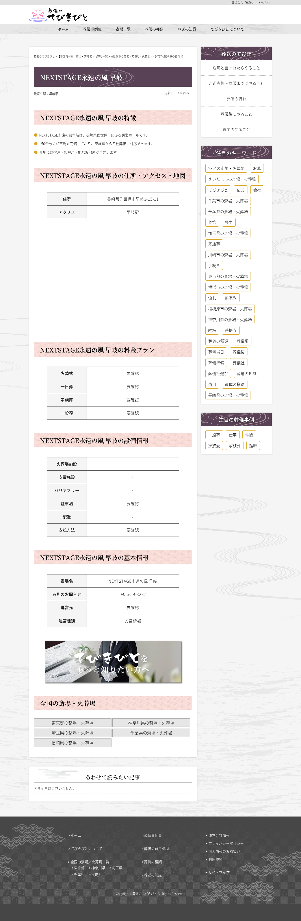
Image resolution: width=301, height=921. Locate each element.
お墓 (257, 168)
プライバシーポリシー (226, 843)
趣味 (253, 445)
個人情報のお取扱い (224, 851)
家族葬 (214, 244)
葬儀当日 (216, 352)
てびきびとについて (227, 29)
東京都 (79, 867)
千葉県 (79, 874)
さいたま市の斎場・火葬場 (232, 179)
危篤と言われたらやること (236, 68)
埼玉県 (117, 867)
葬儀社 (239, 362)
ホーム (63, 29)
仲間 (249, 435)
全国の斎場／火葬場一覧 (90, 861)
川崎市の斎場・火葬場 (228, 254)
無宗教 (231, 298)
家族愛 (214, 445)
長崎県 (96, 874)
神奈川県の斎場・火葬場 (151, 723)
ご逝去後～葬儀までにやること (236, 83)
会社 (257, 190)
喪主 (229, 222)
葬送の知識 (187, 29)
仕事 (233, 435)
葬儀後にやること (236, 114)
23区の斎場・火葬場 (226, 168)
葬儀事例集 (92, 29)
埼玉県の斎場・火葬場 (72, 733)
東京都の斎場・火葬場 (72, 723)
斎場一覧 (123, 29)
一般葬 (214, 435)
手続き (214, 265)
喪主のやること (236, 129)
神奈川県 (98, 867)
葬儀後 (239, 352)
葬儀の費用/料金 (157, 848)
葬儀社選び (218, 373)
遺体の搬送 (235, 384)
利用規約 (215, 859)
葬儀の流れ (236, 98)
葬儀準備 (216, 362)
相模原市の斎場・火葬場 (230, 308)
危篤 (212, 222)
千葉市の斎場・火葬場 (228, 200)
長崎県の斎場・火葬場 (72, 743)
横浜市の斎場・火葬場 (228, 287)
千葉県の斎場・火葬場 (151, 733)
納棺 (212, 330)
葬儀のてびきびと (144, 893)
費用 (212, 384)
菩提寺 (231, 330)
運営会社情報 (219, 835)
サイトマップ (219, 872)
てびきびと (218, 190)
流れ (212, 298)
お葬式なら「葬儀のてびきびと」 (250, 2)
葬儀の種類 (154, 29)
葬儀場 (243, 341)
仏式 (241, 190)
